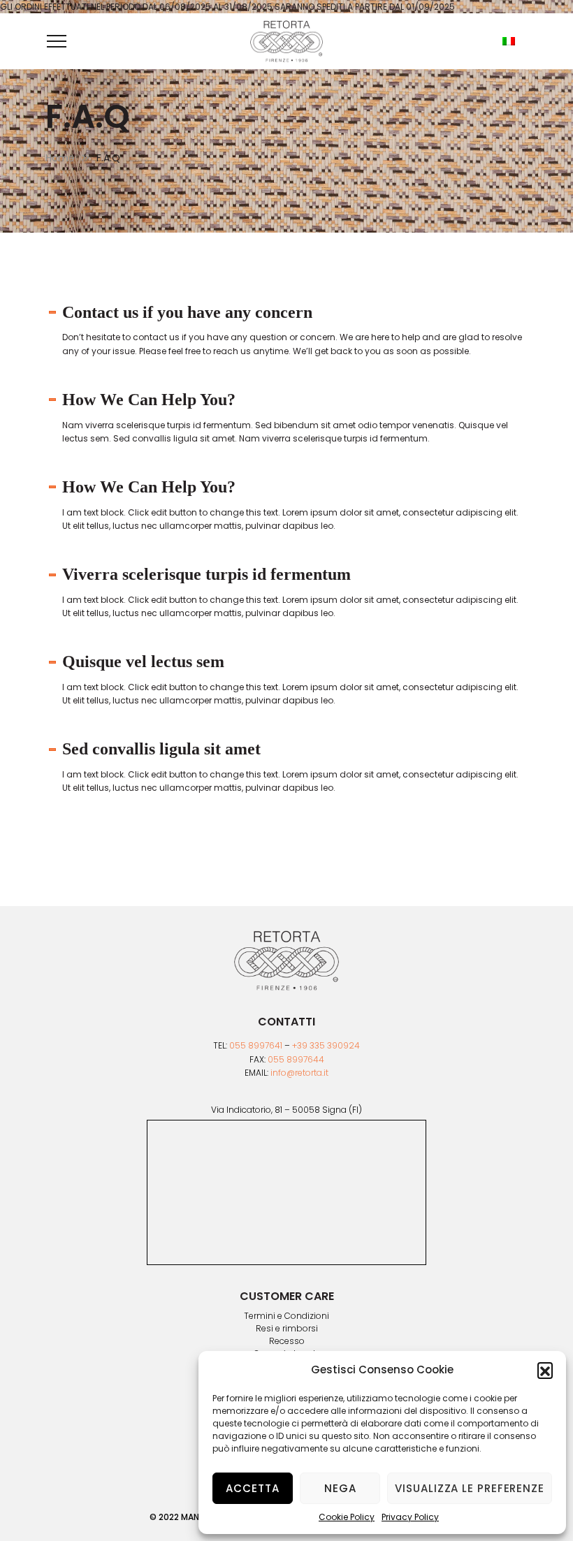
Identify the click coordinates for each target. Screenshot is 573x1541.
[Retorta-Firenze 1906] (286, 41)
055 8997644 (296, 1059)
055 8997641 (255, 1045)
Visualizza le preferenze (469, 1488)
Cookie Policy (347, 1517)
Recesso (287, 1341)
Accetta (252, 1488)
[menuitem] (508, 41)
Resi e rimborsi (287, 1328)
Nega (340, 1488)
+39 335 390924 (326, 1045)
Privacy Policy (410, 1517)
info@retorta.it (299, 1073)
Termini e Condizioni (286, 1316)
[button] (545, 1370)
